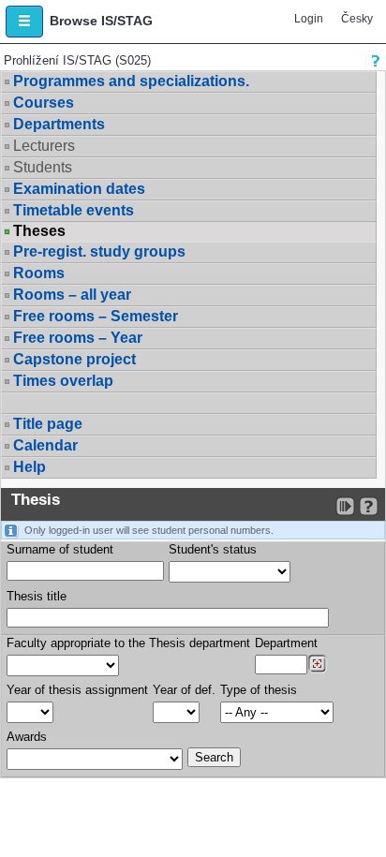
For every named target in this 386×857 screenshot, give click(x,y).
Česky (357, 18)
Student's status (213, 549)
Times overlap (63, 381)
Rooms (39, 273)
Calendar (45, 445)
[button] (24, 21)
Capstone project (74, 359)
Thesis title (37, 596)
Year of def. (184, 690)
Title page (47, 424)
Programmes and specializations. (131, 81)
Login (308, 18)
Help (29, 467)
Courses (43, 103)
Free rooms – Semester (95, 316)
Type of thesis (258, 690)
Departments (59, 124)
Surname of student (60, 549)
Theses (39, 231)
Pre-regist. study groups (99, 251)
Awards (27, 737)
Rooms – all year (72, 295)
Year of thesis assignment (77, 690)
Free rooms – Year (77, 338)
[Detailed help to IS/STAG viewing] (369, 506)
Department (286, 643)
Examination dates (79, 189)
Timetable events (73, 210)
